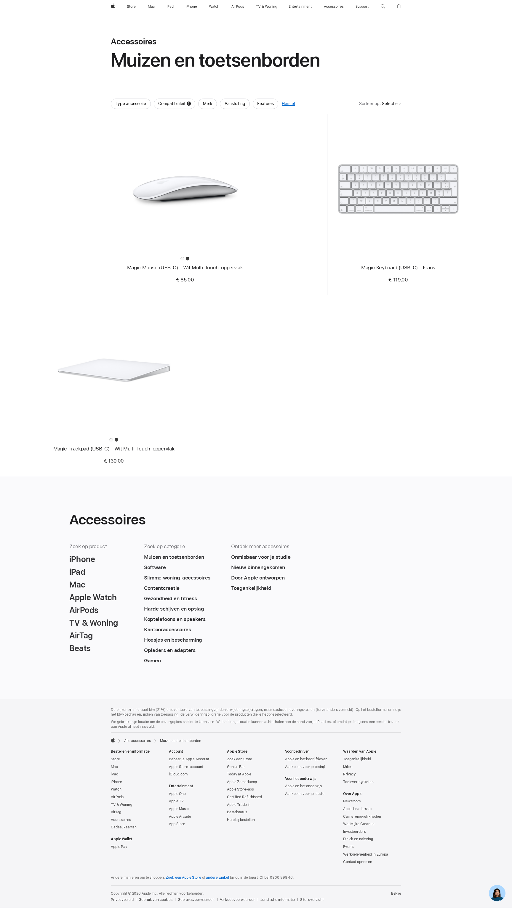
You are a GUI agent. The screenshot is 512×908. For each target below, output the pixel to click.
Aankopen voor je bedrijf (305, 767)
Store (115, 759)
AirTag (116, 812)
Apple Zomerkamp (242, 782)
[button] (383, 6)
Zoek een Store (239, 759)
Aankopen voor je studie (304, 794)
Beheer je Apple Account (189, 759)
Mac (114, 767)
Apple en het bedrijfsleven (306, 759)
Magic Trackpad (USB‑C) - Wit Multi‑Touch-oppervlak (113, 449)
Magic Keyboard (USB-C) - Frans (398, 268)
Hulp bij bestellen (241, 820)
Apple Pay (119, 847)
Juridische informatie (277, 900)
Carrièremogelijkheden (362, 816)
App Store (177, 824)
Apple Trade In (238, 805)
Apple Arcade (180, 816)
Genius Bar (236, 767)
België (396, 893)
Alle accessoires (137, 741)
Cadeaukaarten (123, 827)
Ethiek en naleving (358, 839)
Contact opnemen (357, 862)
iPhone (116, 782)
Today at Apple (239, 774)
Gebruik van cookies (155, 900)
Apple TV (176, 801)
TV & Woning (121, 805)
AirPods (117, 797)
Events (348, 847)
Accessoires (121, 820)
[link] (497, 893)
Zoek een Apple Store (183, 877)
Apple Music (179, 809)
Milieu (348, 767)
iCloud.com (178, 774)
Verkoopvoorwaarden (237, 900)
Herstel (288, 103)
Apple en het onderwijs (303, 786)
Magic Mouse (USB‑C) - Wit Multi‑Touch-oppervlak (185, 268)
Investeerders (354, 832)
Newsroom (352, 801)
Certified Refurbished (244, 797)
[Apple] (113, 740)
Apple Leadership (357, 809)
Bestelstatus (237, 812)
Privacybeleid (122, 900)
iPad (114, 774)
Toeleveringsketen (358, 782)
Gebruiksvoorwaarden (196, 900)
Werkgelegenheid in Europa (365, 854)
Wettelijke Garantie (359, 824)
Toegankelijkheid (357, 759)
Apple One (177, 794)
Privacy (349, 774)
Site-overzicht (312, 900)
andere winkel (217, 877)
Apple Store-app (240, 789)
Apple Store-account (186, 767)
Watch (116, 789)
